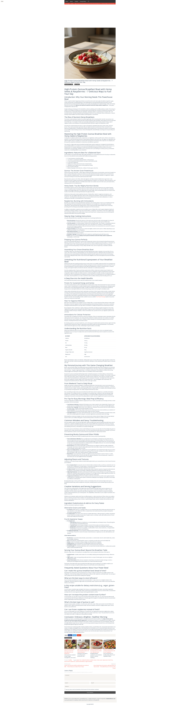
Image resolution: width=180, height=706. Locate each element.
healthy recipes (93, 660)
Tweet (74, 635)
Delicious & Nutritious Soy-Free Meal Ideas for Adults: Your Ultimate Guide (96, 651)
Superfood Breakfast (80, 661)
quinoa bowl (67, 661)
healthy (72, 3)
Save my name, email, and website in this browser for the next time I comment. (82, 689)
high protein (105, 660)
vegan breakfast (88, 661)
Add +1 (79, 635)
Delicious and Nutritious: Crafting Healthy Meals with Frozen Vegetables (109, 651)
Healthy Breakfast (86, 660)
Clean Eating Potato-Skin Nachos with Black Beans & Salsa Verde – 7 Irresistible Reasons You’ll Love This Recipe (105, 666)
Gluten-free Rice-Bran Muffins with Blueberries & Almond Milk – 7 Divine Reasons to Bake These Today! (76, 665)
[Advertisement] (90, 15)
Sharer (70, 635)
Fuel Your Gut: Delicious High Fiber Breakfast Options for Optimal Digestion (83, 651)
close (2, 1)
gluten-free (79, 660)
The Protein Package (100, 296)
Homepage (67, 3)
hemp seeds (99, 660)
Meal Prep (110, 660)
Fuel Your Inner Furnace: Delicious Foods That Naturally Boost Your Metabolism (69, 651)
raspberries (72, 661)
